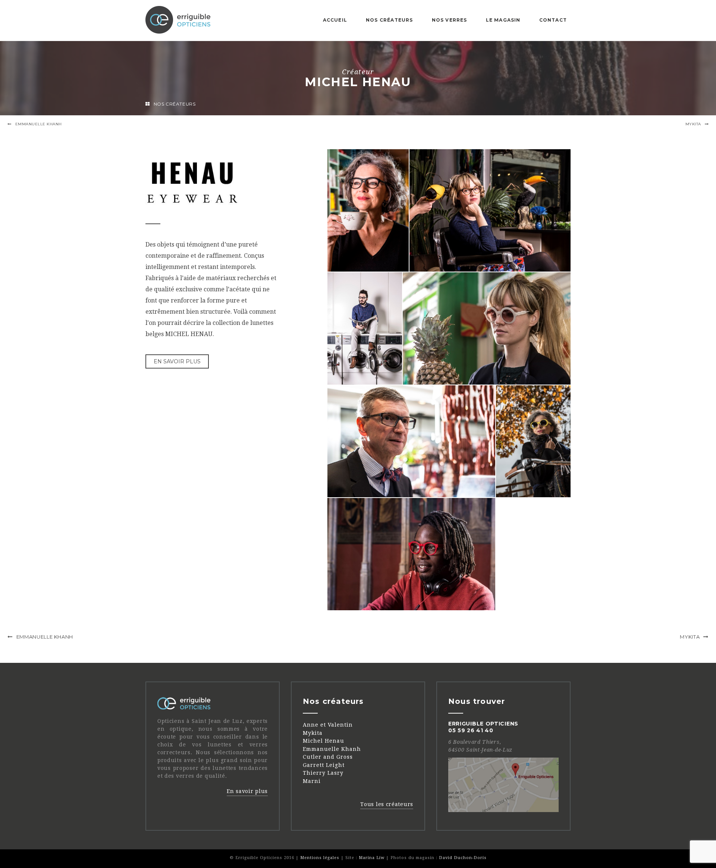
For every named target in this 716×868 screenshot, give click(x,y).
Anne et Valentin (328, 725)
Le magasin (503, 20)
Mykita (693, 124)
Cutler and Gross (328, 757)
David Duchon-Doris (463, 857)
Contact (553, 20)
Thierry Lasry (323, 773)
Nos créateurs (389, 20)
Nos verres (449, 20)
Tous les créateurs (386, 804)
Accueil (335, 20)
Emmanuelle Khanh (38, 124)
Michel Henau (323, 741)
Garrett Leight (324, 765)
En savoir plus (177, 361)
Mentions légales (319, 857)
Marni (312, 781)
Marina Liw (371, 857)
